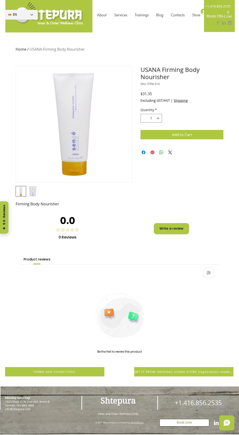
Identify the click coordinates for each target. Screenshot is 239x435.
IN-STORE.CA (137, 422)
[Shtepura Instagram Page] (230, 23)
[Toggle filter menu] (208, 272)
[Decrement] (144, 118)
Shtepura (118, 401)
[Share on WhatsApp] (161, 152)
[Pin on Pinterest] (152, 152)
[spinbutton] (151, 118)
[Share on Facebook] (143, 152)
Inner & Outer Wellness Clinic (60, 23)
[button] (228, 10)
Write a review (171, 228)
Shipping (181, 100)
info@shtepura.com (18, 409)
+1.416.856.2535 (218, 6)
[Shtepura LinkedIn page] (216, 422)
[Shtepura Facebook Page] (218, 23)
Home (21, 49)
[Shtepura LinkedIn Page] (224, 23)
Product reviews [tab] (37, 259)
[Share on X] (170, 152)
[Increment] (158, 118)
